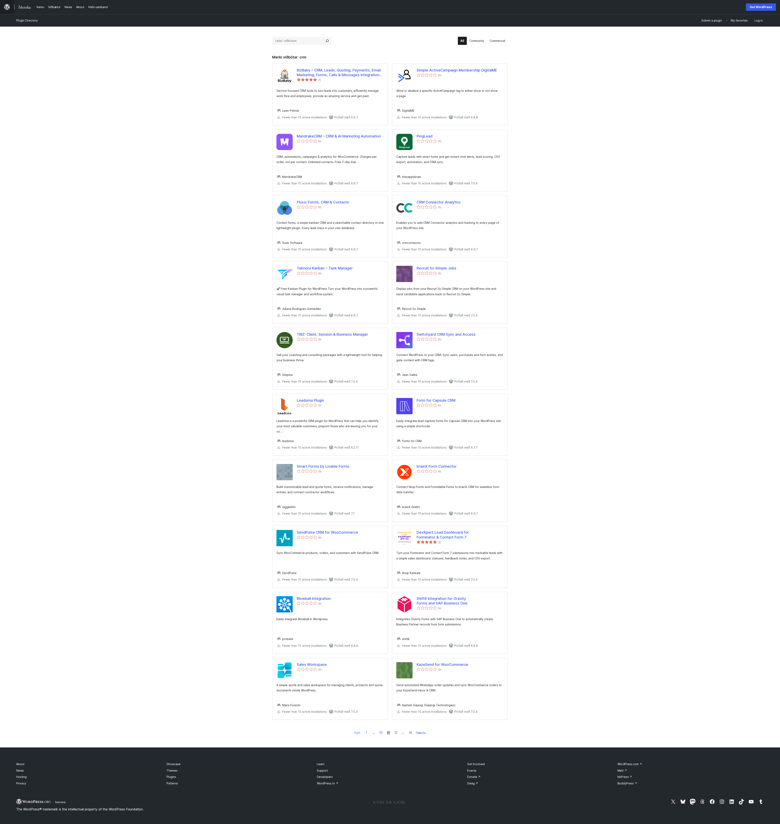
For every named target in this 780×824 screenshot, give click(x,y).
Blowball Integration (314, 598)
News (20, 770)
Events (471, 770)
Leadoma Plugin (310, 400)
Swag (472, 783)
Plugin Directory (27, 20)
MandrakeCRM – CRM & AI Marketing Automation (339, 136)
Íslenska (60, 802)
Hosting (21, 777)
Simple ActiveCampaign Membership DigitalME (457, 70)
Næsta (421, 732)
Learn (320, 764)
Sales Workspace (312, 664)
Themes (172, 770)
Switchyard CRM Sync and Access (446, 334)
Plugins (171, 777)
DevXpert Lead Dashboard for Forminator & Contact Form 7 (443, 534)
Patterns (172, 783)
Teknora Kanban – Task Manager (325, 268)
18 (410, 733)
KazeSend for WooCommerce (442, 664)
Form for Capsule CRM (436, 400)
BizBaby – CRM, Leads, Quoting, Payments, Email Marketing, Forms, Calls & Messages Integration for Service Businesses (339, 72)
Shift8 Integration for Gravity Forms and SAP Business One (442, 600)
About (20, 764)
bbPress (625, 777)
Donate (474, 777)
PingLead (424, 136)
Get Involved (476, 764)
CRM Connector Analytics (439, 202)
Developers (325, 777)
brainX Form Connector (437, 466)
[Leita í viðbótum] (327, 41)
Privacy (21, 783)
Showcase (174, 764)
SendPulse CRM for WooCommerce (327, 532)
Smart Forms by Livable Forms (323, 466)
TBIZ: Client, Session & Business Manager (332, 334)
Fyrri (357, 732)
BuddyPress (627, 783)
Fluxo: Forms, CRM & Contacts (323, 202)
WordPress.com (630, 764)
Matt (622, 770)
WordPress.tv (327, 783)
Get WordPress (761, 7)
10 (380, 733)
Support (322, 770)
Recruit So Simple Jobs (436, 268)
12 (396, 733)
